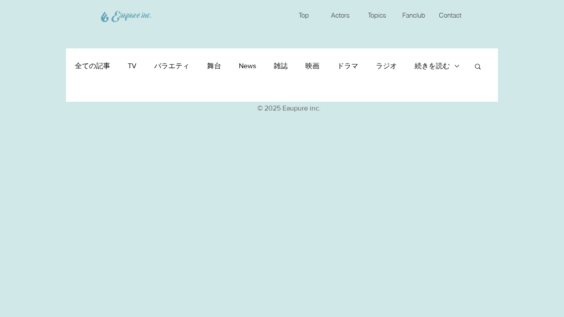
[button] (478, 67)
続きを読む (432, 66)
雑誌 (281, 66)
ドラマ (347, 66)
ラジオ (386, 66)
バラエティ (171, 66)
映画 (312, 66)
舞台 (214, 66)
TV (132, 66)
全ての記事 (92, 66)
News (247, 66)
